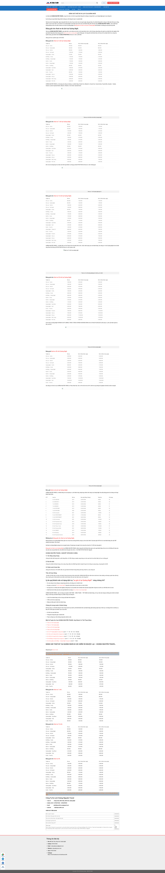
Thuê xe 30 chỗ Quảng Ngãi (53, 627)
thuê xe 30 (57, 759)
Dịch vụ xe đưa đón (52, 9)
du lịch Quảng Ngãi (60, 585)
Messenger (3, 864)
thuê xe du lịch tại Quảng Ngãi (70, 33)
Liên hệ (79, 9)
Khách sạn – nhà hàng (64, 9)
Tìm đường (3, 856)
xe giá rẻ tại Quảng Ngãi (82, 580)
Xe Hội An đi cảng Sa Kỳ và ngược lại (55, 636)
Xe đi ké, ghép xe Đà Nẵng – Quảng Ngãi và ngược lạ (59, 641)
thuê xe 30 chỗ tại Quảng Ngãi (62, 277)
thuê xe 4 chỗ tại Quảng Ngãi (62, 41)
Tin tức (73, 9)
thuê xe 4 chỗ (55, 649)
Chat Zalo (2, 860)
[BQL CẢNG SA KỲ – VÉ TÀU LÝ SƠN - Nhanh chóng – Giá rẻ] (52, 3)
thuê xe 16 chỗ (58, 724)
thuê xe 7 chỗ (58, 689)
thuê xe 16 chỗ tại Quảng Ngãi (62, 196)
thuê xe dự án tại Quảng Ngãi (59, 490)
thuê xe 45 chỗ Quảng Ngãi (59, 351)
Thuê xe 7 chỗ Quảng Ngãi (53, 625)
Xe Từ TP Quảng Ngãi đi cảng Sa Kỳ (55, 631)
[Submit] (97, 3)
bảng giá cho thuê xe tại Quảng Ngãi (63, 538)
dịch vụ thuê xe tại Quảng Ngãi (80, 589)
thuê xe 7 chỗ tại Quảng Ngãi (62, 121)
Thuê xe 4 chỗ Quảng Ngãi (53, 622)
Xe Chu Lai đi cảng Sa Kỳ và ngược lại (55, 634)
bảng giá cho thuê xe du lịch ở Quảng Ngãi (85, 25)
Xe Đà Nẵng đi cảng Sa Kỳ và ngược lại (56, 638)
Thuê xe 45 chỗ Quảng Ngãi (53, 629)
